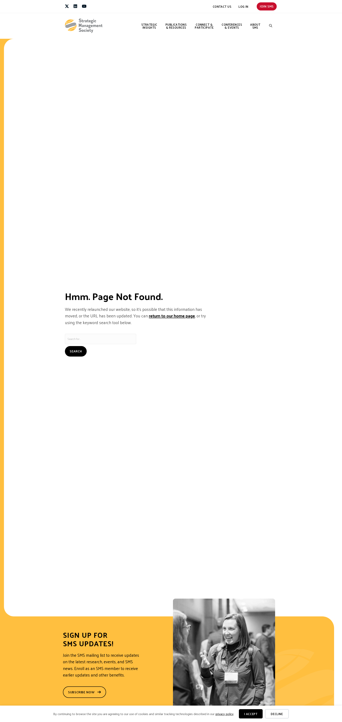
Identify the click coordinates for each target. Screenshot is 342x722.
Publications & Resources (176, 26)
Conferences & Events (232, 26)
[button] (270, 26)
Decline (277, 713)
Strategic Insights (149, 26)
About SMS (255, 26)
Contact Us (222, 6)
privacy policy (224, 714)
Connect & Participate (204, 26)
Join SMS (267, 6)
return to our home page (172, 315)
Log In (243, 6)
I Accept (250, 713)
